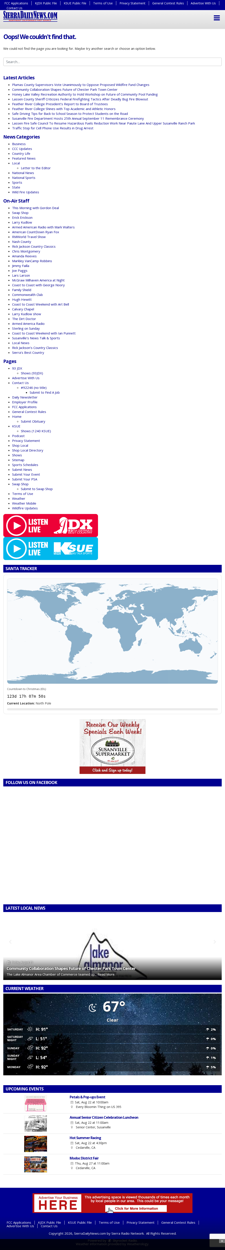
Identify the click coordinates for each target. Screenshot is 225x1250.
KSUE (16, 426)
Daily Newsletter (25, 397)
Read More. (106, 974)
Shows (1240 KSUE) (36, 431)
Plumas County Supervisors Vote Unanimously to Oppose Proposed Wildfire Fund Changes (80, 84)
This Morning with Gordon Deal (35, 208)
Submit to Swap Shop (37, 489)
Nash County (21, 241)
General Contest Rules (168, 3)
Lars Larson (21, 275)
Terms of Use (103, 3)
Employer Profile (25, 402)
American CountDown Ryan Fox (35, 232)
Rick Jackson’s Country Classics (35, 347)
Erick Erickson (22, 217)
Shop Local (20, 445)
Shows (17, 455)
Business (19, 144)
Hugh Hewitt (22, 299)
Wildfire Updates (25, 508)
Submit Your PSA (24, 479)
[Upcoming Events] (35, 1103)
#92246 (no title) (34, 387)
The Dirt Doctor (24, 319)
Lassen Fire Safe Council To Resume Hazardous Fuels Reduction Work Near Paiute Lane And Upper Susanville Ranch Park (103, 123)
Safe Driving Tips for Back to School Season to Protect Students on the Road (70, 113)
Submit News (22, 469)
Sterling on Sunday (26, 328)
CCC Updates (22, 148)
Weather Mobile (24, 503)
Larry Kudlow (22, 222)
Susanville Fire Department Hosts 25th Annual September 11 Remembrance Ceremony (78, 118)
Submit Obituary (33, 421)
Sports (17, 182)
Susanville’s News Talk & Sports (36, 338)
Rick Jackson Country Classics (34, 246)
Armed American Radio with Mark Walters (43, 227)
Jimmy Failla (20, 265)
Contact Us (14, 8)
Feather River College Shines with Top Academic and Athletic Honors (64, 109)
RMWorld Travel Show (29, 237)
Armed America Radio (28, 323)
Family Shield (21, 290)
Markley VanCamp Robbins (32, 261)
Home (17, 416)
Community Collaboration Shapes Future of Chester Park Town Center (65, 89)
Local (16, 163)
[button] (217, 17)
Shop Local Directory (27, 450)
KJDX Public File (46, 3)
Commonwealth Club (27, 294)
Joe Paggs (19, 270)
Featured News (24, 158)
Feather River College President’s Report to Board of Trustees (60, 104)
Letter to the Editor (36, 168)
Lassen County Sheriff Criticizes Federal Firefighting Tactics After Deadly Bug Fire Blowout (80, 99)
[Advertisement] (112, 746)
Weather (18, 498)
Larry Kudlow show (26, 314)
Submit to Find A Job (45, 392)
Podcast (18, 436)
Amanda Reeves (24, 256)
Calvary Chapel (23, 309)
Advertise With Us (203, 3)
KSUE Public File (75, 3)
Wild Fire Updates (25, 192)
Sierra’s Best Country (28, 352)
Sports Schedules (25, 464)
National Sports (23, 177)
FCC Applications (16, 3)
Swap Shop (20, 212)
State (16, 187)
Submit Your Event (26, 474)
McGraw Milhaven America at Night (38, 280)
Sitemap (18, 460)
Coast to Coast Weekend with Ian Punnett (44, 333)
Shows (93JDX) (32, 373)
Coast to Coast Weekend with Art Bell (40, 304)
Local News (20, 343)
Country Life (21, 153)
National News (23, 173)
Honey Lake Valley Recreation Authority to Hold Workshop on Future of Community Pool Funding (85, 94)
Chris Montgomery (26, 251)
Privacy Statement (132, 3)
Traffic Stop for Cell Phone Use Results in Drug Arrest (52, 128)
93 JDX (17, 368)
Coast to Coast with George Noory (38, 285)
